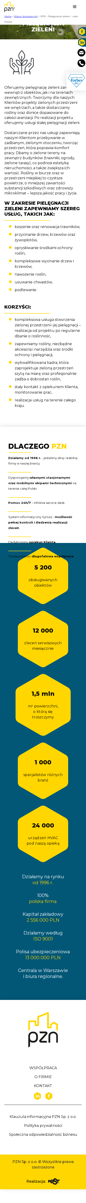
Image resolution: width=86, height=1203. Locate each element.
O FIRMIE (43, 1077)
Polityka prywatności (43, 1125)
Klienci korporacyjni (26, 16)
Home (7, 16)
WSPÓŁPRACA (43, 1068)
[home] (15, 7)
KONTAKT (43, 1086)
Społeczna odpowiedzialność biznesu (43, 1134)
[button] (75, 7)
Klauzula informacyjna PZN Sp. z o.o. (43, 1116)
